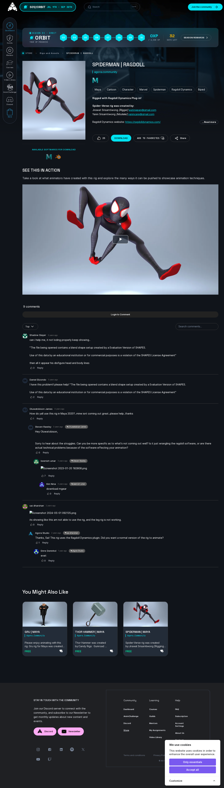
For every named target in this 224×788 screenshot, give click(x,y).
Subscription (181, 716)
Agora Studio (42, 533)
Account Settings (179, 724)
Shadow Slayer (38, 335)
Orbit (43, 37)
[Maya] (49, 157)
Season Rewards (194, 37)
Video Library (155, 737)
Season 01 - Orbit (44, 33)
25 (103, 138)
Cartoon (111, 89)
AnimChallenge (131, 716)
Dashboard (129, 709)
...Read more (209, 122)
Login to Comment (120, 314)
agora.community (105, 72)
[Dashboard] (12, 7)
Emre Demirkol (48, 550)
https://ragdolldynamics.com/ (142, 121)
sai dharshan (37, 505)
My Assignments (157, 730)
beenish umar (48, 460)
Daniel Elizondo (38, 379)
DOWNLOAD (121, 138)
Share (183, 138)
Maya (98, 89)
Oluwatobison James (41, 408)
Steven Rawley (43, 426)
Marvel (143, 89)
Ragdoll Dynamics (182, 89)
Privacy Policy (160, 755)
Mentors (153, 723)
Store (29, 53)
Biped (201, 89)
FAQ (177, 709)
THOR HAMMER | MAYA (89, 632)
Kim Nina (51, 484)
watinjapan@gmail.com (142, 109)
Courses (153, 709)
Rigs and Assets (49, 53)
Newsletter (74, 731)
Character (128, 89)
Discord (48, 731)
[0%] (45, 614)
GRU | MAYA (32, 632)
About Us (179, 733)
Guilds (152, 716)
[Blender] (58, 157)
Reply (40, 367)
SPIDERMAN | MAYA (137, 632)
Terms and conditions (134, 755)
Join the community (201, 7)
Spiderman (159, 89)
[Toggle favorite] (162, 138)
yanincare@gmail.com (141, 114)
